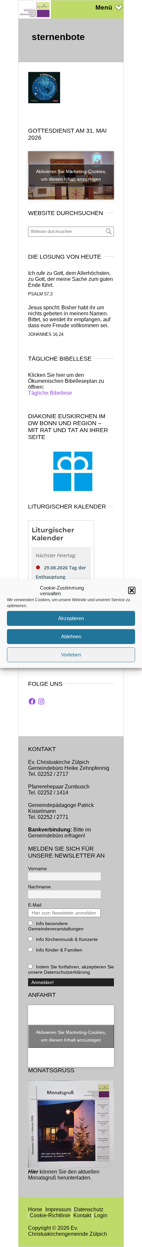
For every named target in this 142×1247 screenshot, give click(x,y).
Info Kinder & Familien (58, 950)
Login (100, 1215)
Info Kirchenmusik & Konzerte (66, 939)
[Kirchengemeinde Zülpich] (34, 17)
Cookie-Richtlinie (50, 1215)
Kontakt (82, 1215)
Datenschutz (88, 1209)
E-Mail (34, 905)
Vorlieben (71, 654)
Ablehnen (71, 636)
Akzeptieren (71, 618)
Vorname (37, 868)
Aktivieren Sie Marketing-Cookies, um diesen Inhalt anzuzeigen (71, 175)
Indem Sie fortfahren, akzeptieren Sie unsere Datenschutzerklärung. (71, 969)
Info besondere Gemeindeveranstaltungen (56, 926)
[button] (131, 590)
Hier (33, 1172)
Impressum (58, 1209)
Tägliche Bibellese (50, 393)
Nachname (39, 886)
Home (35, 1209)
